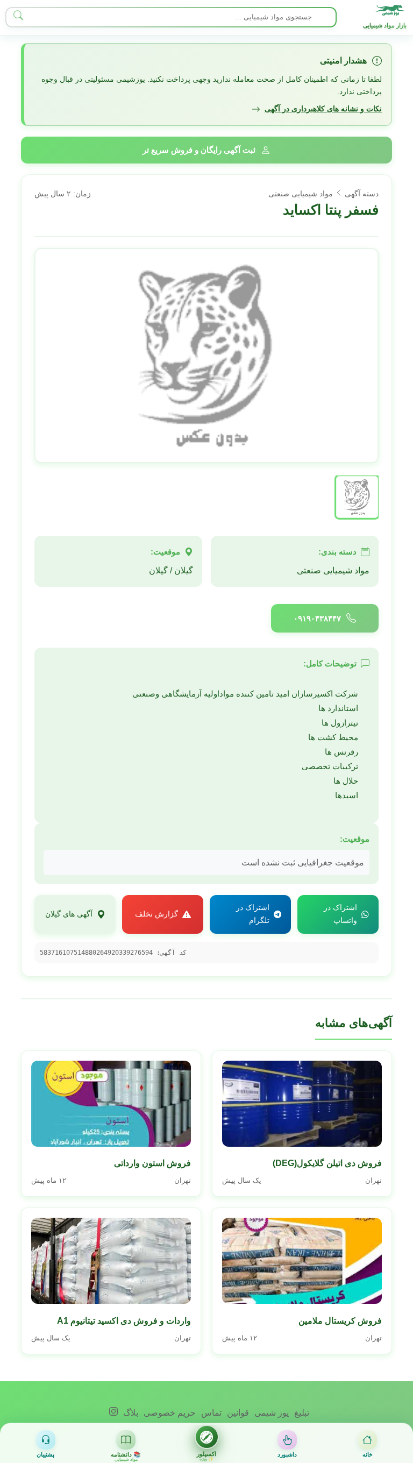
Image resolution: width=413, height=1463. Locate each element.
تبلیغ (300, 1412)
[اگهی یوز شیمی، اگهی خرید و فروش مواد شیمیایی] (390, 10)
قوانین (237, 1412)
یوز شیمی (270, 1412)
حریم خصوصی (168, 1412)
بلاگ (129, 1412)
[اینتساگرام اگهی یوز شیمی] (113, 1412)
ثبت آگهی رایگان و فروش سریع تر (199, 149)
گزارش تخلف (156, 914)
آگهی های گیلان (68, 914)
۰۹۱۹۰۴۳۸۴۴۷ (317, 618)
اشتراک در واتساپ (340, 914)
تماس (210, 1412)
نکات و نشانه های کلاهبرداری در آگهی (323, 108)
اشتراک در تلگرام (252, 914)
